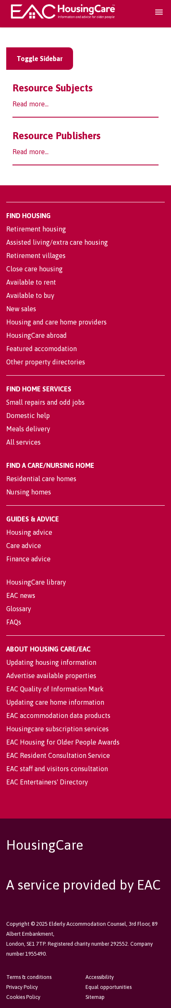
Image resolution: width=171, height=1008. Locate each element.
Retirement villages (36, 255)
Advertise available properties (51, 675)
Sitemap (95, 997)
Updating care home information (55, 702)
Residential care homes (41, 478)
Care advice (23, 545)
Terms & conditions (28, 977)
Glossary (18, 608)
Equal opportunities (109, 987)
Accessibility (100, 977)
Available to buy (30, 295)
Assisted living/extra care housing (57, 242)
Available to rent (31, 282)
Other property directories (45, 362)
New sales (21, 308)
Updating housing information (51, 662)
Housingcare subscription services (57, 729)
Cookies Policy (23, 997)
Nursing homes (28, 492)
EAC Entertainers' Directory (47, 782)
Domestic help (28, 415)
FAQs (13, 622)
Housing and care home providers (56, 322)
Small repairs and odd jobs (45, 402)
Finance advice (28, 559)
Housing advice (29, 532)
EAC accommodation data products (58, 715)
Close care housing (34, 269)
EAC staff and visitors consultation (57, 768)
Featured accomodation (41, 348)
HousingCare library (36, 582)
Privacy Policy (22, 987)
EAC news (20, 595)
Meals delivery (28, 429)
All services (23, 442)
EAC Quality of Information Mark (55, 689)
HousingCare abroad (36, 335)
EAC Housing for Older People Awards (63, 742)
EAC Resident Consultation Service (58, 755)
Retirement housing (36, 229)
